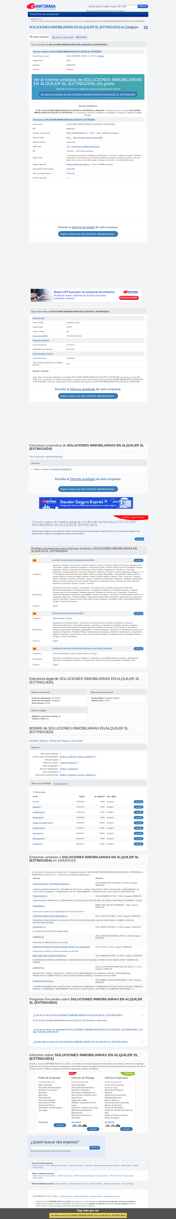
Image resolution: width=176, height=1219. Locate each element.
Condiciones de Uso (66, 1196)
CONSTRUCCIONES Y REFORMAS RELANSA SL (51, 884)
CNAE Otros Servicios (64, 1176)
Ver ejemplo (43, 1122)
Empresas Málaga (127, 1184)
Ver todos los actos (59, 784)
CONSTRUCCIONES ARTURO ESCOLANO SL (50, 916)
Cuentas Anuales (37, 1167)
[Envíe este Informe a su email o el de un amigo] (146, 27)
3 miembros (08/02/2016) (61, 469)
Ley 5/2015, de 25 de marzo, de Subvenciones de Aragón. (73, 560)
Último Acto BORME (40, 336)
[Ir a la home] (41, 5)
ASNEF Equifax (126, 1165)
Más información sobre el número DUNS (88, 137)
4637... (69, 137)
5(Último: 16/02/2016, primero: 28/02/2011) (77, 756)
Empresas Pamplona (95, 1184)
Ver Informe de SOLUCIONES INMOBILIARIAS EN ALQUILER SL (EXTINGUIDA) (88, 1215)
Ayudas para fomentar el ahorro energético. (68, 613)
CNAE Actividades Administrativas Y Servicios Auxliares (90, 1176)
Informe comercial (38, 1165)
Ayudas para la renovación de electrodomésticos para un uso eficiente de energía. (82, 648)
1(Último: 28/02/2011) (69, 762)
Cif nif (47, 1165)
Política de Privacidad (81, 1196)
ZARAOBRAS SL (39, 906)
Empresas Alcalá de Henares (78, 1184)
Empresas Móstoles (61, 1184)
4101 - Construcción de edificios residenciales (83, 146)
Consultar (138, 560)
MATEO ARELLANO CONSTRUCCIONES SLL (49, 956)
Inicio (40, 19)
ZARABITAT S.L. (39, 968)
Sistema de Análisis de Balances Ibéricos (106, 1165)
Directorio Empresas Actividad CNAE (44, 21)
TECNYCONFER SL (40, 896)
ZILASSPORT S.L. (39, 927)
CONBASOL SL (38, 937)
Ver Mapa (100, 56)
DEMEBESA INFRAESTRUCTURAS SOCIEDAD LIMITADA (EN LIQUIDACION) (61, 947)
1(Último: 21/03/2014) (69, 768)
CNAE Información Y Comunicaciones (122, 1176)
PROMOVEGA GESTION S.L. (43, 981)
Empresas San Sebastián (112, 1184)
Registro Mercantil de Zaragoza (77, 164)
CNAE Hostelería (37, 1178)
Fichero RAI (88, 1165)
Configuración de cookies (111, 1196)
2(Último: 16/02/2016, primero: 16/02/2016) (77, 775)
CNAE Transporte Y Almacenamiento (44, 1176)
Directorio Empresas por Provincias (70, 21)
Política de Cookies (96, 1196)
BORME (135, 1165)
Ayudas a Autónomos (76, 1165)
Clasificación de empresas (59, 1165)
